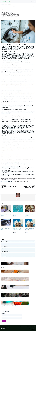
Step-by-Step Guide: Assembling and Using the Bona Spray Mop (10, 266)
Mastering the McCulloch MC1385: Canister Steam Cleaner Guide (17, 229)
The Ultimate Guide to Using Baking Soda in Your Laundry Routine (11, 274)
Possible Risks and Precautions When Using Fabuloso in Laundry (10, 14)
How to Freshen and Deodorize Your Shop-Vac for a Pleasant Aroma (11, 297)
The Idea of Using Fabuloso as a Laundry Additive (8, 13)
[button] (31, 1)
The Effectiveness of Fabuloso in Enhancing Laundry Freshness (10, 15)
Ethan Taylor (4, 4)
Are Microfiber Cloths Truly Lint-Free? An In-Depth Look (10, 281)
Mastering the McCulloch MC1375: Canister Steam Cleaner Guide (29, 229)
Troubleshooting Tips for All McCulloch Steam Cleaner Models (5, 228)
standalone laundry (11, 128)
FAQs (2, 17)
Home (1, 181)
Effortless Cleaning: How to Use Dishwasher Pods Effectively (17, 214)
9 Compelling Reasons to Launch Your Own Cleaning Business (5, 214)
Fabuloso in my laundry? (16, 162)
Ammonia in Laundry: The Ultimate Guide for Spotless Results (10, 289)
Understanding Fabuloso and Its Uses (7, 12)
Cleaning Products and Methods (7, 181)
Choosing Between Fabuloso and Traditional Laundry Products (10, 16)
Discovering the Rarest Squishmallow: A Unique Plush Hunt (29, 214)
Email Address (4, 316)
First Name (3, 313)
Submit (4, 320)
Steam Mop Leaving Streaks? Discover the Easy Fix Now (9, 305)
